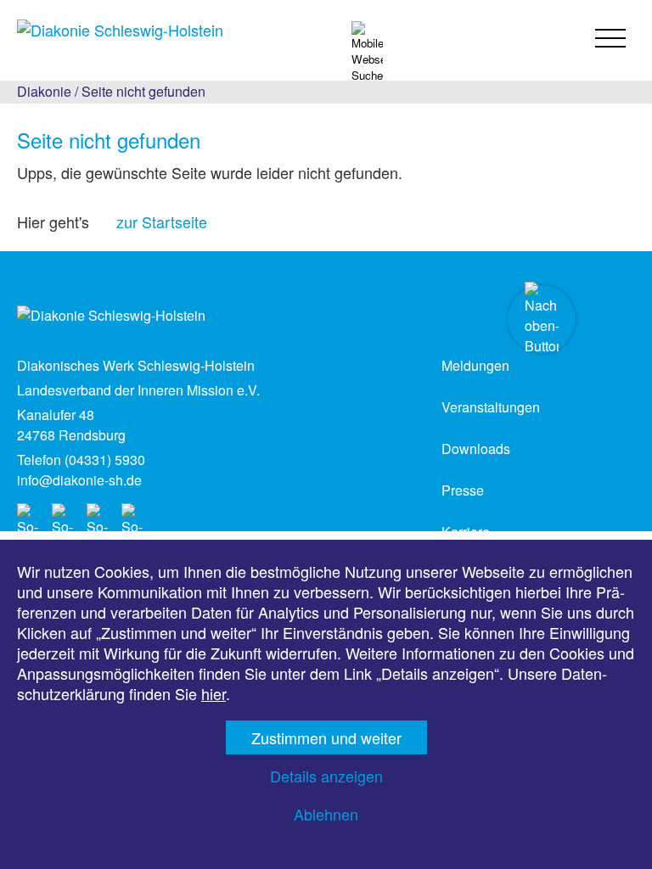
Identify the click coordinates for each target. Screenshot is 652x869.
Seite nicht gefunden (143, 91)
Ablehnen (326, 814)
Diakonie (44, 91)
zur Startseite (161, 221)
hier (213, 693)
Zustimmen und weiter (326, 737)
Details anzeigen (326, 776)
